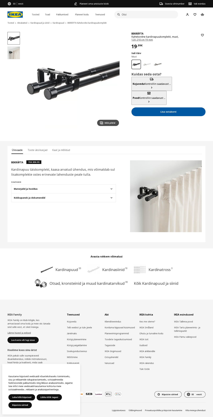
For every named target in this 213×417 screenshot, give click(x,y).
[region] (73, 80)
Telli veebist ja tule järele (79, 327)
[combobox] (145, 14)
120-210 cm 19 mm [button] (142, 39)
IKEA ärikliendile (147, 351)
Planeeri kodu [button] (82, 14)
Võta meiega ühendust (195, 410)
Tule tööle (144, 369)
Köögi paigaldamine (77, 345)
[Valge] (147, 64)
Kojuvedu (71, 321)
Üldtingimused (135, 410)
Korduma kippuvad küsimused (120, 327)
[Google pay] (118, 394)
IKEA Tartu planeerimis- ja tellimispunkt (187, 329)
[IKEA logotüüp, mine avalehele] (15, 14)
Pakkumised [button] (62, 14)
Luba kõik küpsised (21, 397)
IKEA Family (145, 357)
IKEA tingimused (113, 351)
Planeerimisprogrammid (117, 333)
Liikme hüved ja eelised (19, 332)
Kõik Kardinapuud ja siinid (156, 283)
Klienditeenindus (113, 321)
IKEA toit (143, 339)
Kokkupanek (73, 363)
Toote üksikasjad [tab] (37, 150)
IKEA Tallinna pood (183, 321)
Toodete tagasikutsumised (118, 339)
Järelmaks (72, 333)
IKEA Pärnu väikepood (185, 336)
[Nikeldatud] (157, 64)
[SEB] (89, 394)
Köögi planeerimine (76, 339)
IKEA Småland (146, 327)
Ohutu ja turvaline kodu (151, 333)
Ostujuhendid (111, 357)
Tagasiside (110, 345)
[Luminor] (99, 394)
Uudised (143, 345)
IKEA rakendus (146, 363)
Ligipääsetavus (119, 410)
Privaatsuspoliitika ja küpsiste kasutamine (163, 410)
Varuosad (109, 363)
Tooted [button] (35, 14)
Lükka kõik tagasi (49, 397)
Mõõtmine (72, 357)
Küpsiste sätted (20, 405)
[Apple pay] (108, 394)
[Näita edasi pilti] (115, 80)
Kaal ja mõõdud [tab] (61, 150)
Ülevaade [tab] (17, 150)
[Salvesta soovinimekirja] (202, 35)
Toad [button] (47, 14)
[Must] (136, 64)
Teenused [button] (100, 14)
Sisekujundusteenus (77, 351)
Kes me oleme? (147, 321)
